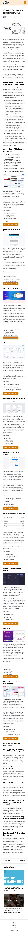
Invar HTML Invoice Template (12, 154)
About (14, 923)
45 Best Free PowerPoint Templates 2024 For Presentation (14, 887)
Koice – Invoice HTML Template (12, 160)
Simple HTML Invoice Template (12, 163)
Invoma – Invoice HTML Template (13, 162)
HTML (14, 890)
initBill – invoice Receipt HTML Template (14, 168)
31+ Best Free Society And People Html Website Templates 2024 (14, 911)
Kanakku (7, 167)
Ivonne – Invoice (9, 159)
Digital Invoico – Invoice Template (13, 156)
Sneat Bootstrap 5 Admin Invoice (12, 165)
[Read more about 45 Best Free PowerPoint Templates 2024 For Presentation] (14, 877)
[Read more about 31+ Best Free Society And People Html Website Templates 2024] (14, 901)
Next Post (23, 860)
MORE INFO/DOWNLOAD (10, 224)
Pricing (14, 927)
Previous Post (5, 860)
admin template (16, 587)
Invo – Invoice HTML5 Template (12, 157)
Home (14, 922)
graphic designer (15, 826)
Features (14, 925)
